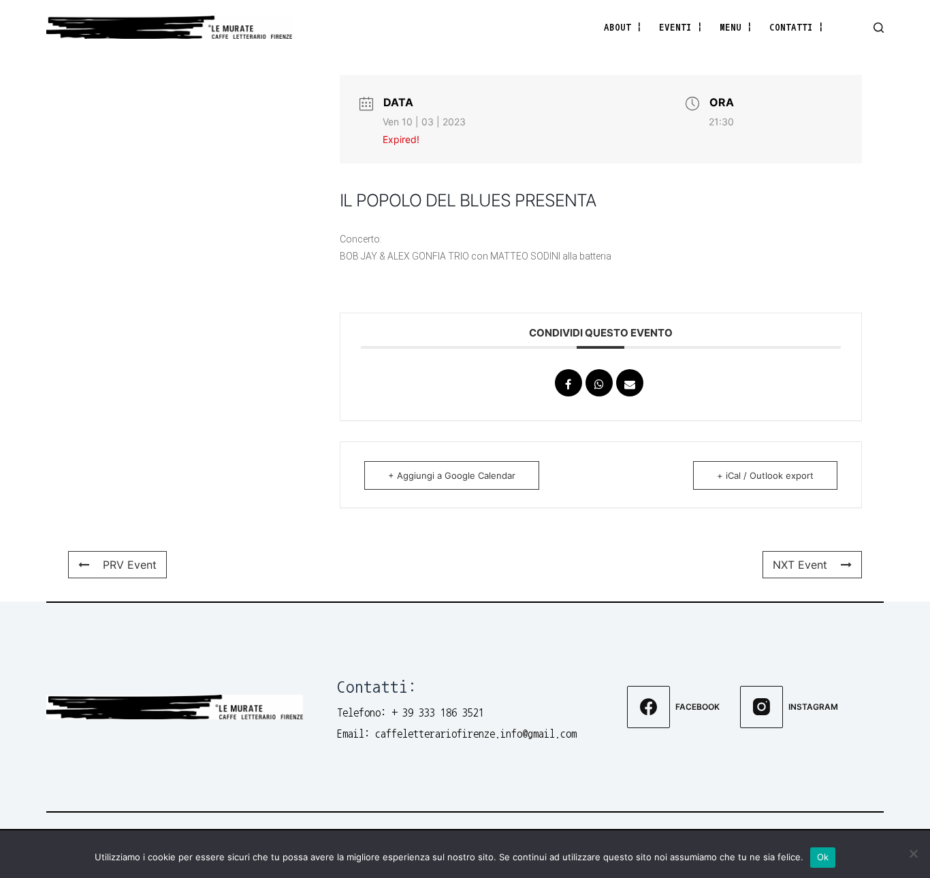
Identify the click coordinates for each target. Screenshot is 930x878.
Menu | (736, 27)
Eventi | (681, 27)
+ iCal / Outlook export (765, 475)
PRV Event (130, 564)
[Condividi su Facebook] (568, 382)
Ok (823, 856)
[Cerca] (878, 27)
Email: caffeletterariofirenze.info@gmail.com (457, 733)
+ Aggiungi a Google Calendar (451, 475)
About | (623, 27)
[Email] (629, 382)
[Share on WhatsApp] (599, 382)
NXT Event (800, 564)
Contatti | (796, 27)
